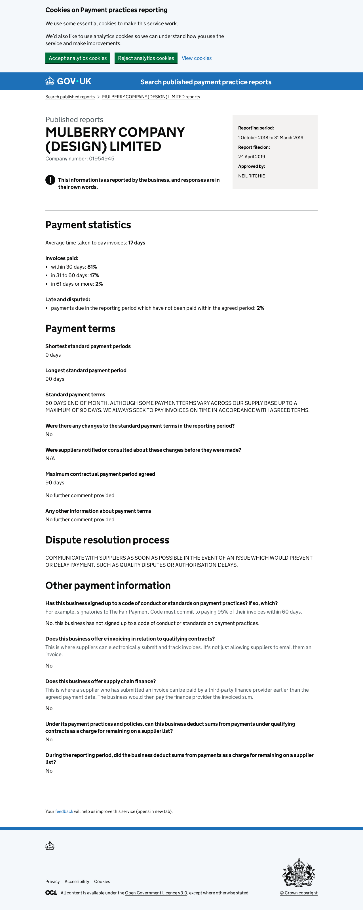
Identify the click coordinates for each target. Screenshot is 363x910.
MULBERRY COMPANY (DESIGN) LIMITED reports (151, 96)
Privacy (52, 881)
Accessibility (77, 881)
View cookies (197, 58)
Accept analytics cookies (78, 58)
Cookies (102, 881)
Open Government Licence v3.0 (156, 893)
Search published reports (70, 96)
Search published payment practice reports (206, 82)
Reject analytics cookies (146, 58)
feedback (64, 811)
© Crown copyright (299, 893)
